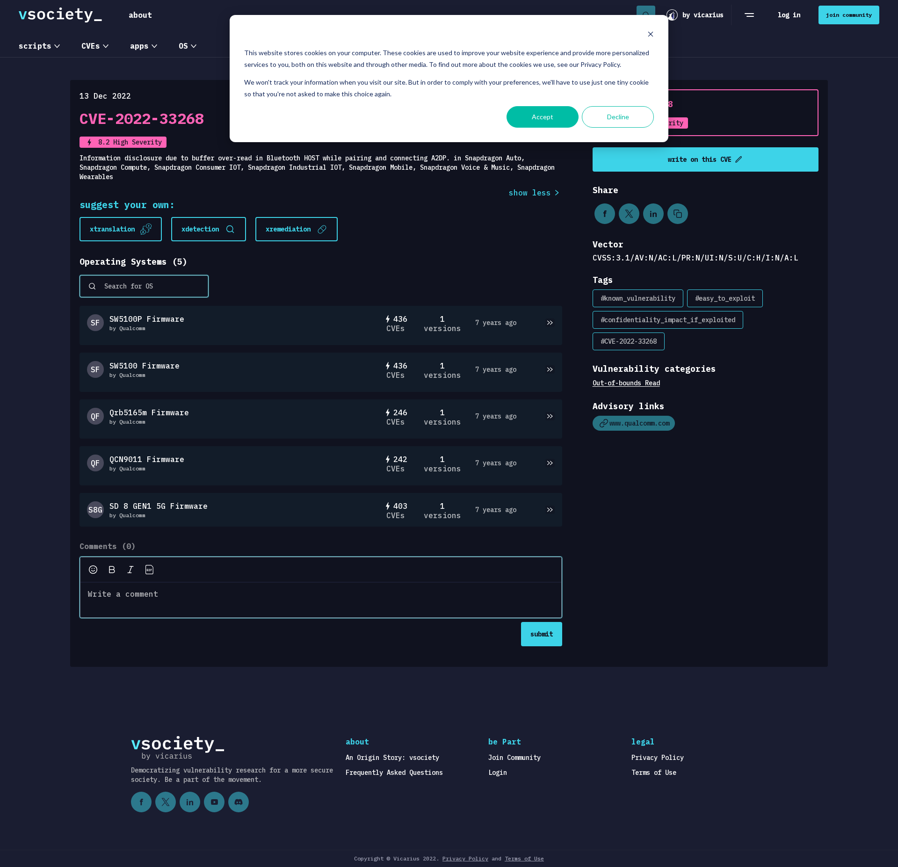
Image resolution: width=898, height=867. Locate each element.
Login (497, 772)
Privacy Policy (657, 757)
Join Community (514, 757)
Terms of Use (653, 772)
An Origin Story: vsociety (392, 757)
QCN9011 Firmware (146, 459)
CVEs (90, 46)
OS (183, 46)
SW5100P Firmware (146, 319)
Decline (618, 117)
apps (139, 46)
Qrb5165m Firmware (149, 412)
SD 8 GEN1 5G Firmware (158, 506)
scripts (35, 46)
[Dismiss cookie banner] (650, 35)
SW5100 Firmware (144, 365)
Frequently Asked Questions (394, 772)
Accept (542, 117)
